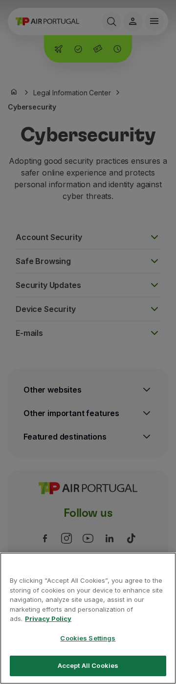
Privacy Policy (48, 618)
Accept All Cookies (88, 665)
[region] (88, 618)
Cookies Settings (87, 638)
